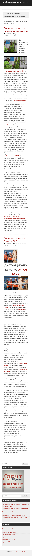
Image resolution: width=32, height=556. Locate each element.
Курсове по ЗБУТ (11, 36)
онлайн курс (8, 125)
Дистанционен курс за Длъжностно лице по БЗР (15, 508)
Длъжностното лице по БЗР (15, 71)
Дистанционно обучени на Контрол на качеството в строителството (13, 528)
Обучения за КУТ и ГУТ (9, 539)
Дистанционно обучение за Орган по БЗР (14, 515)
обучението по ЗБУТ (12, 156)
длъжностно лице (20, 100)
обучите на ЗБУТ (9, 123)
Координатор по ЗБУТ (8, 534)
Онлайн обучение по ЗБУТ (14, 2)
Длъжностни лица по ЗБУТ (9, 532)
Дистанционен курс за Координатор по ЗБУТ (14, 517)
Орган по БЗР (6, 542)
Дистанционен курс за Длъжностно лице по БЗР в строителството (15, 505)
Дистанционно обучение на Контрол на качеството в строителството (13, 511)
